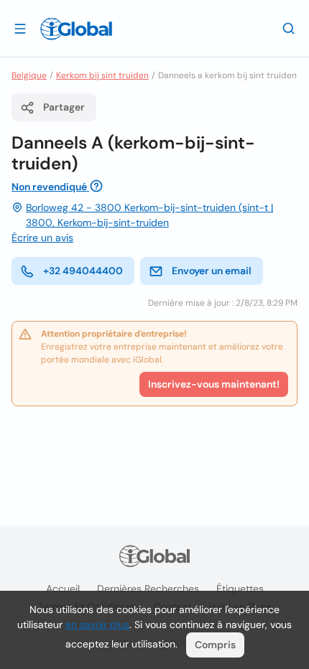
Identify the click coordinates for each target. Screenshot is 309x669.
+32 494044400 (83, 270)
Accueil (63, 588)
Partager (64, 106)
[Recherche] (289, 28)
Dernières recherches (148, 588)
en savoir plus (97, 624)
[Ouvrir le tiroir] (20, 28)
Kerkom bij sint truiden (102, 75)
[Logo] (76, 28)
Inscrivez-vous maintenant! (214, 384)
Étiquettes (240, 588)
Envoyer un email (212, 270)
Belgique (29, 75)
